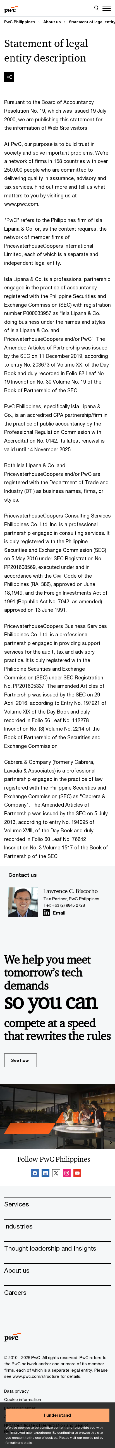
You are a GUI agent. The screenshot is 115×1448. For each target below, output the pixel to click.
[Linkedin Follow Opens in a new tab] (46, 912)
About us (52, 22)
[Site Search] (96, 8)
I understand (57, 1415)
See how (20, 1060)
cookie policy (93, 1437)
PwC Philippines (19, 22)
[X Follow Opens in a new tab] (56, 1174)
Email (59, 913)
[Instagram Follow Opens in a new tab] (67, 1174)
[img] (9, 77)
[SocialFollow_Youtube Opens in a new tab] (77, 1174)
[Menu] (106, 8)
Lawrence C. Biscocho (70, 891)
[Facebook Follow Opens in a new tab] (35, 1174)
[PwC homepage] (11, 8)
